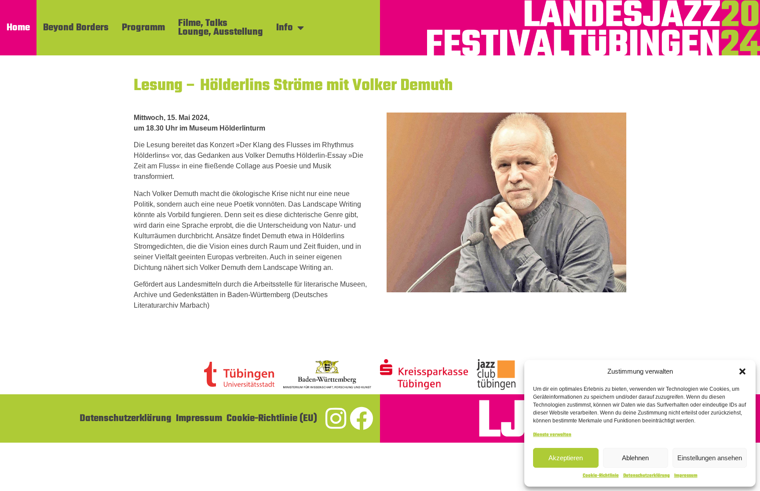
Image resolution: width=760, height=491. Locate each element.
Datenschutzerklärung (646, 476)
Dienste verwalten (552, 435)
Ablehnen (635, 458)
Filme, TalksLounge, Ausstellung (220, 28)
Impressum (686, 476)
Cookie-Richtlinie (601, 476)
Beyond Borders (76, 27)
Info (284, 27)
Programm (143, 27)
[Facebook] (361, 418)
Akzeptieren (565, 458)
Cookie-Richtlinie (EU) (272, 418)
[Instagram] (335, 418)
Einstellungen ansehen (709, 458)
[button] (742, 371)
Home (18, 27)
